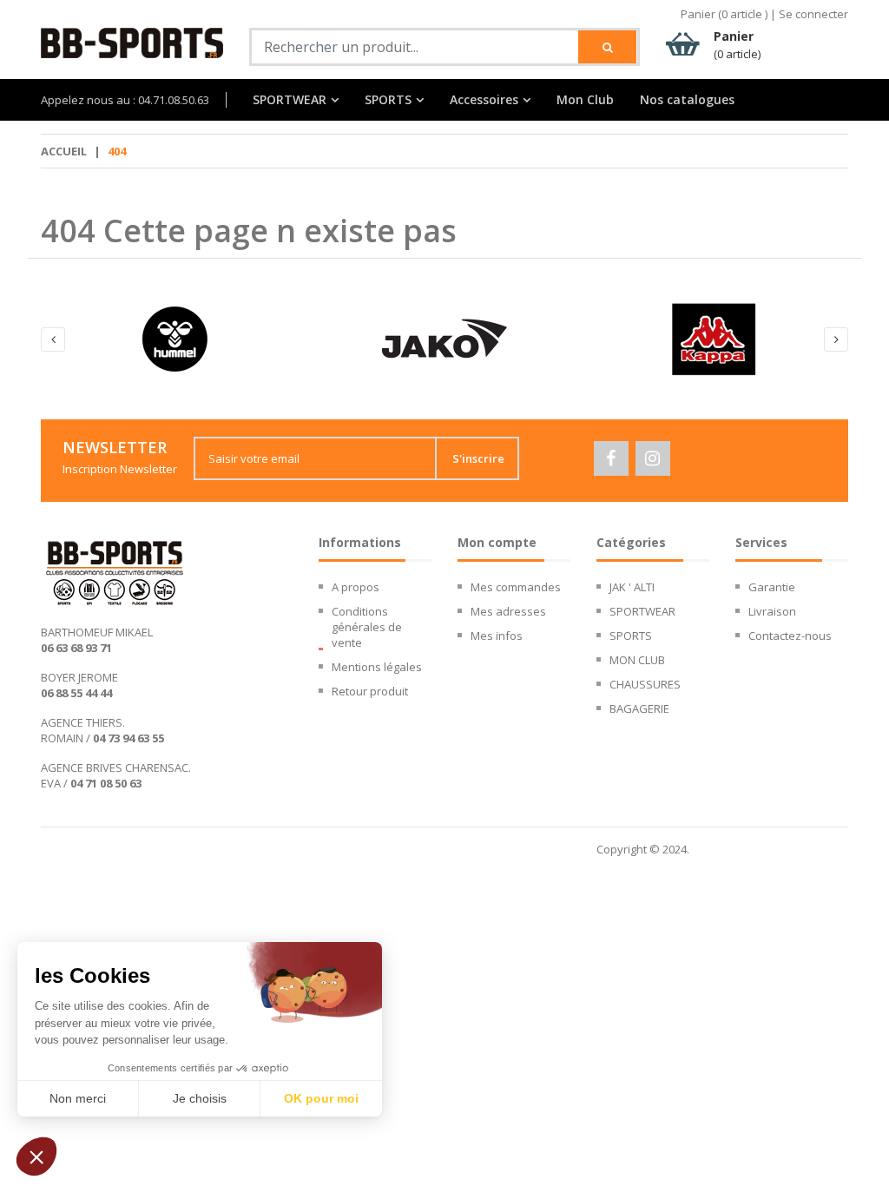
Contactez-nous (790, 635)
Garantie (771, 587)
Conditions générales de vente (367, 626)
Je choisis (200, 1098)
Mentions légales (377, 667)
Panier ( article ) (724, 14)
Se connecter (813, 14)
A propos (355, 587)
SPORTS (388, 100)
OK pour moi (321, 1098)
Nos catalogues (687, 100)
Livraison (772, 611)
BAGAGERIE (639, 708)
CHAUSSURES (645, 684)
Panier (737, 45)
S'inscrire (478, 458)
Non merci (77, 1098)
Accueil (64, 151)
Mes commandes (516, 587)
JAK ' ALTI (632, 587)
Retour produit (370, 691)
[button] (36, 1156)
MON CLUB (637, 660)
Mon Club (585, 100)
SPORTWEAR (289, 100)
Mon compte (497, 542)
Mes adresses (508, 611)
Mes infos (497, 635)
